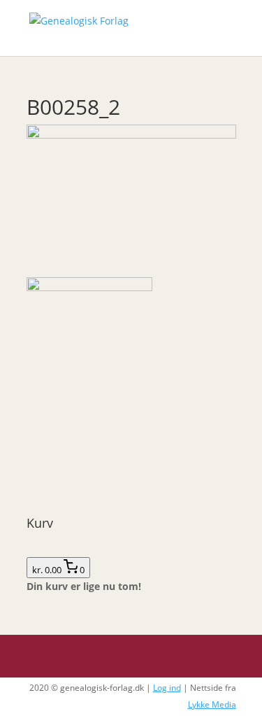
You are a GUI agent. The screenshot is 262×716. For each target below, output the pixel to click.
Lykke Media (212, 704)
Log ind (167, 688)
